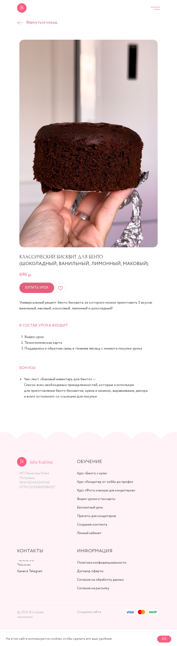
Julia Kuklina (41, 462)
